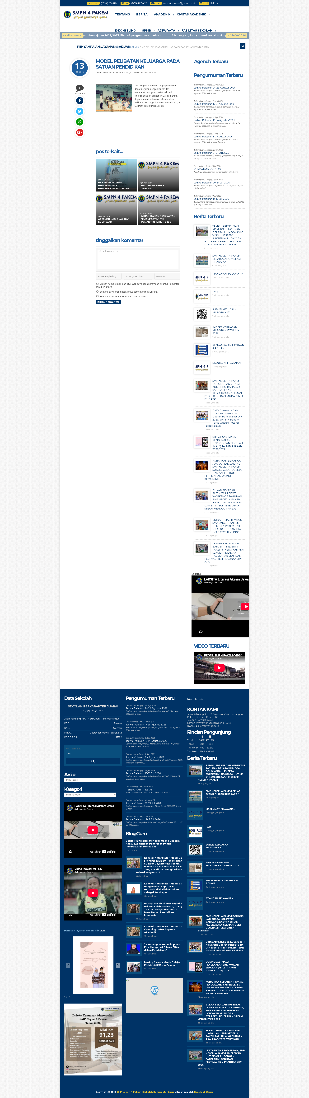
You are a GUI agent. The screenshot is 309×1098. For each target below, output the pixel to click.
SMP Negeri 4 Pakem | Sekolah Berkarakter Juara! (146, 1092)
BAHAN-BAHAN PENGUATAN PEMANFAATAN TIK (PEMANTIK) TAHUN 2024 (157, 219)
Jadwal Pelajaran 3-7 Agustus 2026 (213, 136)
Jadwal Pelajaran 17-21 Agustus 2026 (214, 104)
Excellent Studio (204, 1092)
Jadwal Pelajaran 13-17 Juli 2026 (211, 198)
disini (102, 930)
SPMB (146, 30)
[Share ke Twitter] (80, 111)
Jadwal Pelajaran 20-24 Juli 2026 (212, 182)
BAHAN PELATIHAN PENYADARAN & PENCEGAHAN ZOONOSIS (113, 185)
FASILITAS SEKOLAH (197, 30)
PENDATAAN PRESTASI (208, 169)
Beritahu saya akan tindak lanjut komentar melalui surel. (129, 291)
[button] (118, 965)
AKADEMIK (162, 14)
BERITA (142, 14)
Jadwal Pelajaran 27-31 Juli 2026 (211, 152)
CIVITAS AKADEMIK (191, 14)
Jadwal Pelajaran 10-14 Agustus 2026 (214, 120)
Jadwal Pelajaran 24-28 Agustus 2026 (214, 87)
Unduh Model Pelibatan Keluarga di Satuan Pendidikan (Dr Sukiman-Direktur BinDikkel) (157, 102)
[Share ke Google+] (80, 132)
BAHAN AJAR (150, 72)
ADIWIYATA (166, 30)
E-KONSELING (125, 30)
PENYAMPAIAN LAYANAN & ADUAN (103, 46)
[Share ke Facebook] (80, 101)
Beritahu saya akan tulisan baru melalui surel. (123, 296)
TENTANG (122, 14)
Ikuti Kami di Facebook (194, 699)
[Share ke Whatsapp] (80, 122)
